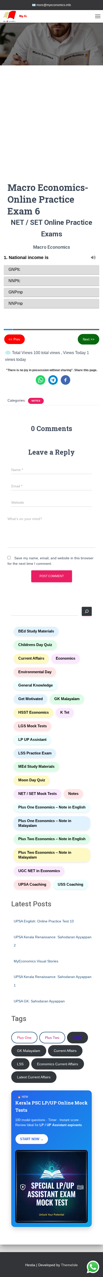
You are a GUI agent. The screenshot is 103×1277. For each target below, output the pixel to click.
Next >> (88, 339)
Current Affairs (31, 658)
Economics (65, 658)
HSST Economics (33, 712)
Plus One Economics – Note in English (52, 807)
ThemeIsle (69, 1265)
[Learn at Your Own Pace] (22, 16)
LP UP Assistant (32, 740)
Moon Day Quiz (31, 780)
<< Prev (14, 339)
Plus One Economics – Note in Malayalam (44, 823)
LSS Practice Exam (35, 753)
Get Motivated (30, 699)
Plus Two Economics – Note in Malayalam (44, 854)
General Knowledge (35, 685)
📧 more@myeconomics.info (51, 5)
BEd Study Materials (36, 631)
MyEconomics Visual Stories (36, 961)
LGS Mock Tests (32, 726)
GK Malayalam (67, 699)
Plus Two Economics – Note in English (52, 839)
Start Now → (32, 1139)
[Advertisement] (51, 127)
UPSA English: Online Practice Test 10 (44, 921)
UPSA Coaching (32, 884)
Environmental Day (35, 672)
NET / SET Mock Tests (37, 794)
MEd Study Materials (36, 766)
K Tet (64, 712)
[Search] (87, 611)
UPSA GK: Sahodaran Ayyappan (39, 1001)
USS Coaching (70, 884)
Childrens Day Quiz (35, 645)
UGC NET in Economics (39, 871)
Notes (36, 400)
